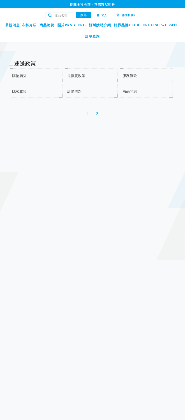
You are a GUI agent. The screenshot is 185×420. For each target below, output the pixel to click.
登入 (104, 15)
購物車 (128, 15)
